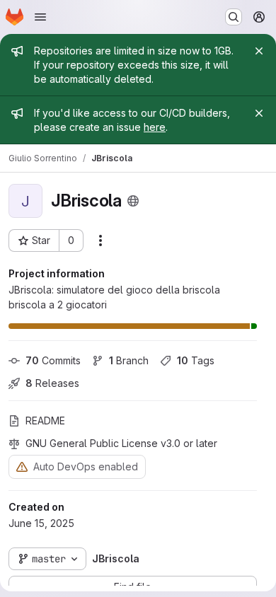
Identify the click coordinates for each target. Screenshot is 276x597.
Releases (52, 383)
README (45, 421)
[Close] (259, 50)
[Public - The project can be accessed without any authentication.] (133, 201)
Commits (53, 360)
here (155, 127)
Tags (195, 360)
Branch (129, 360)
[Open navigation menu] (40, 17)
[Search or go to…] (233, 16)
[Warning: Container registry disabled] (22, 466)
